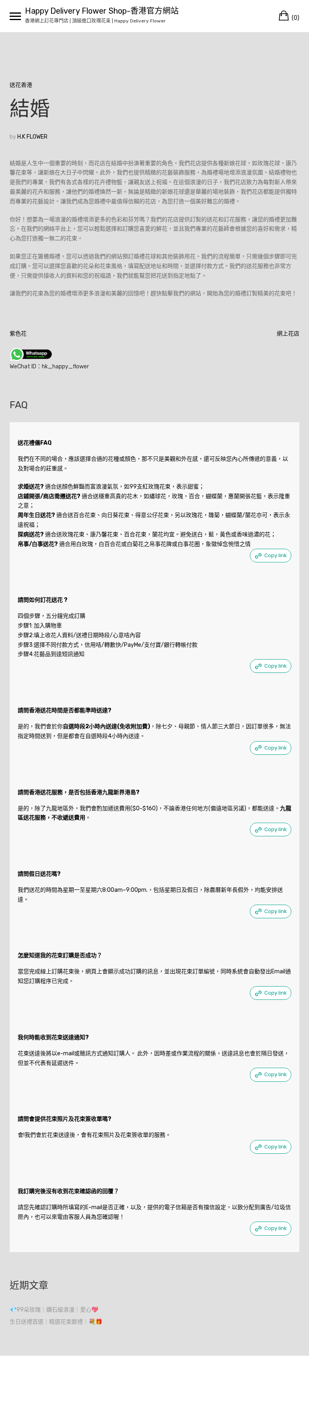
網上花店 (288, 333)
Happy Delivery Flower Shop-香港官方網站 (102, 11)
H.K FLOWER (32, 136)
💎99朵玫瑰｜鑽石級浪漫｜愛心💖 (54, 1309)
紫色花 (18, 333)
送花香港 (21, 85)
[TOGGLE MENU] (15, 16)
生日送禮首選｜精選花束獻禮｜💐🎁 (56, 1321)
